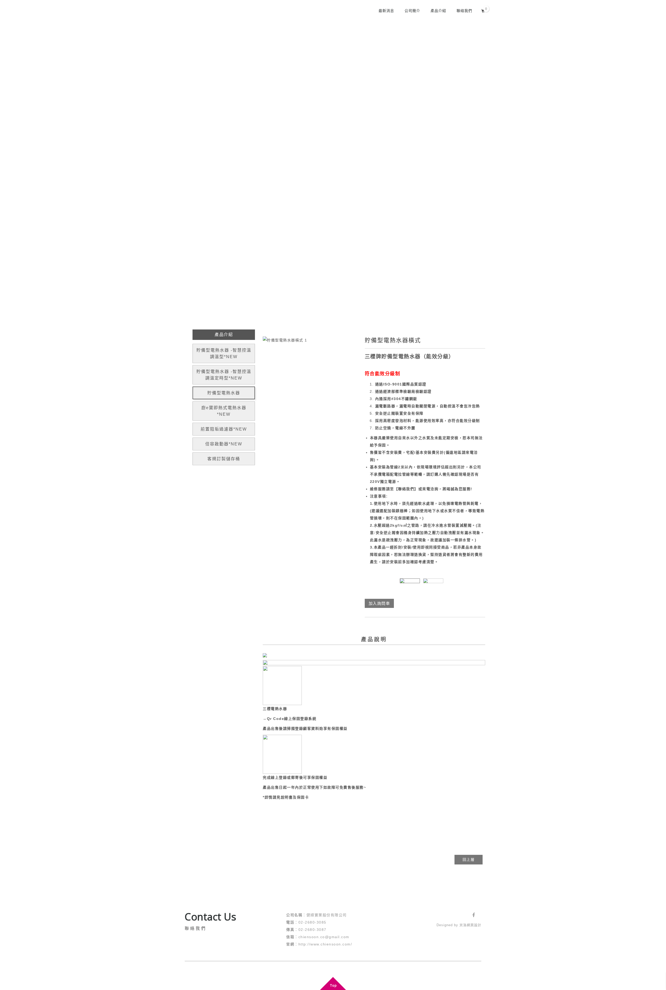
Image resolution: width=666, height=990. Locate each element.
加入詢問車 (379, 603)
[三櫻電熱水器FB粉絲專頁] (473, 915)
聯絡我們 (464, 11)
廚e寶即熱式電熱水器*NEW (223, 411)
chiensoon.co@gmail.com (323, 937)
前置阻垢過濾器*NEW (224, 429)
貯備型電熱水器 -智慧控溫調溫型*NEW (223, 353)
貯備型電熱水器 (223, 393)
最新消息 (386, 11)
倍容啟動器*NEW (223, 444)
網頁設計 (474, 925)
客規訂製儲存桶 (223, 459)
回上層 (469, 860)
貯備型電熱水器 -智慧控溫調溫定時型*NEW (223, 374)
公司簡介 (412, 11)
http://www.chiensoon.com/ (325, 944)
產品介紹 (438, 11)
